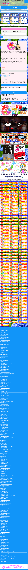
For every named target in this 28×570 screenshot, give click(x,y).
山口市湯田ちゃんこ (5, 546)
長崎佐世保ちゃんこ (5, 513)
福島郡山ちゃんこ (5, 347)
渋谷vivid (3, 559)
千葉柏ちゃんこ (4, 407)
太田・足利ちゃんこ (5, 396)
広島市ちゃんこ (4, 527)
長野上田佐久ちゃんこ (5, 468)
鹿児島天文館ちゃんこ (5, 511)
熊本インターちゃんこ (5, 514)
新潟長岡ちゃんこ (5, 459)
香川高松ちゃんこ (5, 517)
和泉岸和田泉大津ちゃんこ (6, 481)
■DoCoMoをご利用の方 (5, 75)
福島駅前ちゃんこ (5, 348)
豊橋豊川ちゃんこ (5, 436)
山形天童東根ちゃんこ (5, 334)
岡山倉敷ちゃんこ (5, 535)
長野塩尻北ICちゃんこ (5, 466)
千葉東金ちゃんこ (5, 379)
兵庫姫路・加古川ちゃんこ (6, 484)
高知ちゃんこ (4, 533)
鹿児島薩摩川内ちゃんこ (6, 520)
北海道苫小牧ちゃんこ (5, 350)
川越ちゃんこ (4, 361)
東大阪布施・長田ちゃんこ (6, 482)
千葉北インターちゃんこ (6, 409)
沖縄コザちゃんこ (5, 543)
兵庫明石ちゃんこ (5, 489)
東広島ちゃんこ (4, 536)
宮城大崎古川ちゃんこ (5, 335)
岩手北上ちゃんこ (5, 343)
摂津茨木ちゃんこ (5, 498)
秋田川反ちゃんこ (5, 337)
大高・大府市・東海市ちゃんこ (7, 437)
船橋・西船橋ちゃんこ (5, 418)
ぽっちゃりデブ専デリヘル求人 (7, 558)
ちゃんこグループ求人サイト (7, 555)
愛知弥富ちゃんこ (5, 430)
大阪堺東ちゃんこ (5, 491)
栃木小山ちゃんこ (5, 369)
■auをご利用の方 (4, 76)
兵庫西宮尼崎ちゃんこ (5, 504)
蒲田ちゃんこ (4, 415)
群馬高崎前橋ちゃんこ (5, 364)
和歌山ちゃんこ (4, 476)
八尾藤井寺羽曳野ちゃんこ (6, 485)
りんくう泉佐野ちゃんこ (6, 492)
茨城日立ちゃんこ (5, 420)
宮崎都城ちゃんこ (5, 523)
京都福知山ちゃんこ (5, 506)
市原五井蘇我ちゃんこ (5, 408)
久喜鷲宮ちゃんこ (5, 398)
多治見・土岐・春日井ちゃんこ (7, 433)
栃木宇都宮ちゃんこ (5, 366)
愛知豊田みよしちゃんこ (6, 440)
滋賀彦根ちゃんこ (5, 473)
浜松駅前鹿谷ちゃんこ (5, 447)
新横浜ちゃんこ (4, 404)
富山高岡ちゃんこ (5, 455)
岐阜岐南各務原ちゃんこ (6, 439)
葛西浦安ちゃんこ (5, 402)
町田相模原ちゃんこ (5, 370)
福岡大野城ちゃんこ (5, 532)
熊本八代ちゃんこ (5, 538)
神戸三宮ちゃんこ (5, 488)
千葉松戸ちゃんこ (5, 385)
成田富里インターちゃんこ (6, 363)
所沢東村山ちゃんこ (5, 395)
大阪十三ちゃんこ (5, 494)
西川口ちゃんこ (4, 356)
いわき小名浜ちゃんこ (5, 340)
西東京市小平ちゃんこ (5, 411)
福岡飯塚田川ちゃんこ (5, 529)
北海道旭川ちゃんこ (5, 341)
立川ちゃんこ (4, 357)
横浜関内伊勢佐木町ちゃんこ (7, 354)
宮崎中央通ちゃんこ (5, 539)
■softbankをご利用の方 (5, 78)
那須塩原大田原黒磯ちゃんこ (7, 401)
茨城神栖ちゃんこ (5, 399)
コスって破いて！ (5, 561)
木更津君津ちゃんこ (5, 376)
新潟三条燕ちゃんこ (5, 469)
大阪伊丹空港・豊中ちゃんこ (7, 479)
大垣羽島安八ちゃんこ (5, 427)
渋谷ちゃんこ (4, 414)
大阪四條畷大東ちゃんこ (6, 503)
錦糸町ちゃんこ (4, 378)
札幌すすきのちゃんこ (5, 344)
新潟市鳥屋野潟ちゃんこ (6, 465)
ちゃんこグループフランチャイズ (8, 556)
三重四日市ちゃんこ (5, 431)
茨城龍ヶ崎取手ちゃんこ (6, 393)
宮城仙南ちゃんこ (5, 332)
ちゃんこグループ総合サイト (7, 553)
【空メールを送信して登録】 (14, 85)
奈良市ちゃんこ (4, 487)
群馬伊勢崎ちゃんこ (5, 386)
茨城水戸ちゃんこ (5, 359)
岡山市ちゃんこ (4, 540)
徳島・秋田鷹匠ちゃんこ (6, 521)
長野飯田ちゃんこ (5, 460)
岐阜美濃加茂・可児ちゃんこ (7, 446)
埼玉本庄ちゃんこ (5, 375)
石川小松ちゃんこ (5, 453)
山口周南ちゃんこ (5, 526)
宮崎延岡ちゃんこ (5, 548)
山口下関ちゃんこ (5, 530)
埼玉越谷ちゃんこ (5, 389)
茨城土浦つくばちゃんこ (6, 382)
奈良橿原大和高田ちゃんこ (6, 478)
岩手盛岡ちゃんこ (5, 346)
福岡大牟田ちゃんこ (5, 542)
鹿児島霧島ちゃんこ (5, 516)
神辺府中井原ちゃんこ (5, 545)
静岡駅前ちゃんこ (5, 434)
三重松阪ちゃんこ (5, 441)
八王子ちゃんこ (4, 417)
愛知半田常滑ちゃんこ (5, 444)
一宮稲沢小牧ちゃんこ (5, 428)
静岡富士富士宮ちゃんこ (6, 449)
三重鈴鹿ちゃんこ (5, 443)
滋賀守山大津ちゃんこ (5, 500)
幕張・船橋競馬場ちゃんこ (6, 405)
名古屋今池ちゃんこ (5, 424)
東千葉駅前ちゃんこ (5, 360)
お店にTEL (14, 7)
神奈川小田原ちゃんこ (5, 383)
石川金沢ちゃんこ (5, 456)
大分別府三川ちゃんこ (5, 549)
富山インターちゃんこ (5, 457)
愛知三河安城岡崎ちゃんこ (6, 425)
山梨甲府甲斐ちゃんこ (5, 462)
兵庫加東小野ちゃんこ (5, 501)
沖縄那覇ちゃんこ (5, 524)
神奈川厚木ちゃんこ (5, 372)
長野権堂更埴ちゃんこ (5, 463)
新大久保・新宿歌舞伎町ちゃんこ (8, 373)
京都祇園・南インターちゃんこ (7, 475)
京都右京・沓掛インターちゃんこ (8, 495)
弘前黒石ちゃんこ (5, 338)
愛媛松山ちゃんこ (5, 510)
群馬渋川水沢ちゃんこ (5, 380)
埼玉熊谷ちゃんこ (5, 367)
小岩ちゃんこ (4, 412)
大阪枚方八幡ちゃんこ (5, 497)
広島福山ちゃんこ (5, 519)
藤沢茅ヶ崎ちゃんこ (5, 388)
